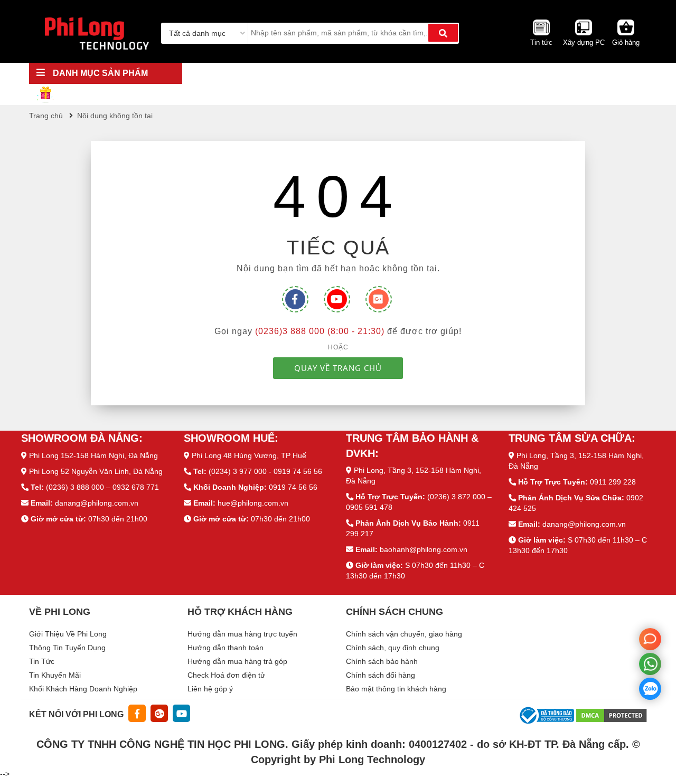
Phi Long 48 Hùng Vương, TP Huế (249, 455)
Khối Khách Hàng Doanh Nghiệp (83, 689)
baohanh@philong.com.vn (423, 549)
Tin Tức (41, 661)
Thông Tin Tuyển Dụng (67, 647)
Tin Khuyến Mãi (55, 675)
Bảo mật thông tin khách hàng (396, 689)
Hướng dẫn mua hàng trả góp (237, 661)
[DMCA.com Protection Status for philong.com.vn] (611, 714)
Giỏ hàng (626, 42)
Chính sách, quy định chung (392, 647)
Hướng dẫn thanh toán (225, 647)
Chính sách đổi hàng (380, 675)
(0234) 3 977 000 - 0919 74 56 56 (265, 471)
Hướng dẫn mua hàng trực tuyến (242, 634)
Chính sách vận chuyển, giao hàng (404, 634)
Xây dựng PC (584, 42)
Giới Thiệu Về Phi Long (68, 634)
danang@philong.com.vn (96, 503)
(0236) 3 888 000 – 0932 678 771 (102, 487)
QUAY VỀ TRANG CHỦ (338, 368)
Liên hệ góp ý (210, 689)
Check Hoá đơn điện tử (226, 675)
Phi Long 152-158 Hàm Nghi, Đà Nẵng (93, 455)
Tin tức (541, 42)
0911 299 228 (613, 482)
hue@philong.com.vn (253, 503)
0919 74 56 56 (293, 487)
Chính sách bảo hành (382, 661)
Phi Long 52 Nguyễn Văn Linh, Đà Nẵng (96, 471)
